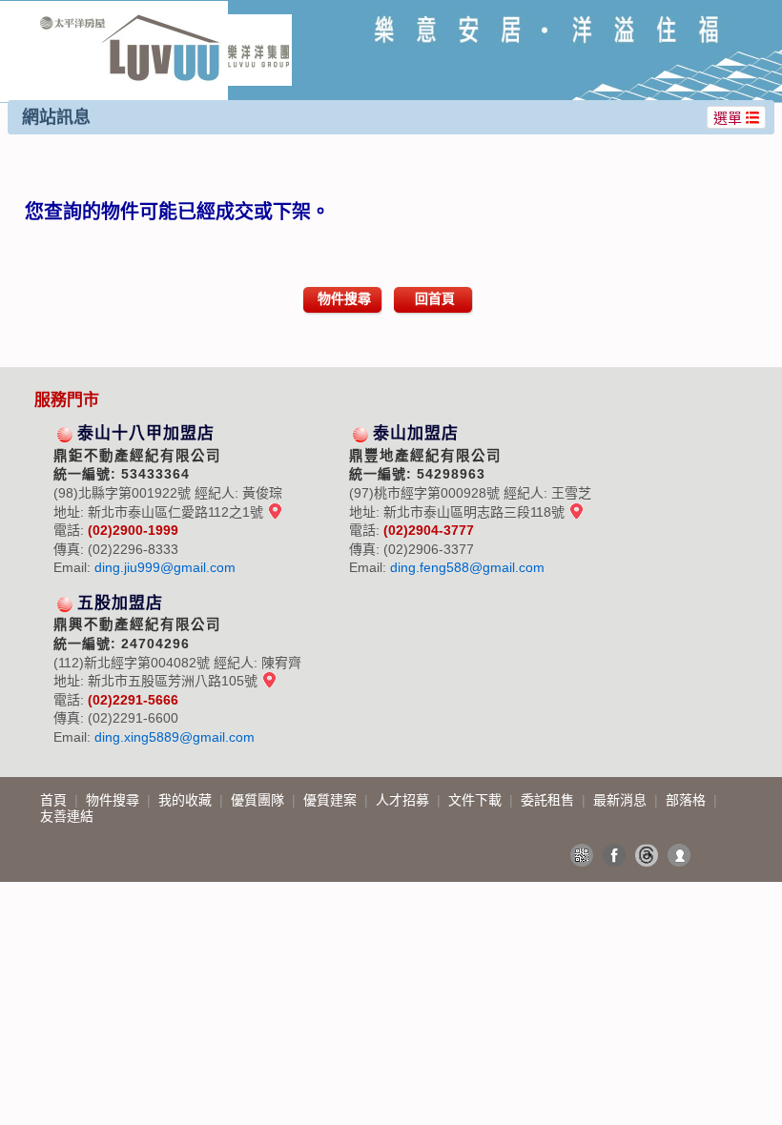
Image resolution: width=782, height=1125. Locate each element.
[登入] (679, 855)
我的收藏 (187, 800)
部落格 (688, 800)
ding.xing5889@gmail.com (174, 737)
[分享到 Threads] (646, 855)
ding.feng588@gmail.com (467, 567)
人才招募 (404, 800)
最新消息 (621, 800)
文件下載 (476, 800)
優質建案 (331, 800)
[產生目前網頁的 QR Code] (581, 855)
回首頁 (435, 298)
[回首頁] (165, 22)
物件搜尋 (344, 298)
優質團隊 (259, 800)
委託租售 (549, 800)
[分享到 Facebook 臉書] (614, 855)
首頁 (55, 800)
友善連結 (66, 816)
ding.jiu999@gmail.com (165, 567)
